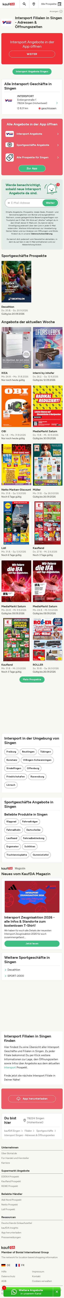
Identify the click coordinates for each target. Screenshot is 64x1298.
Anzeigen (54, 11)
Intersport (10, 1067)
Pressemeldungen (11, 1237)
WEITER (32, 54)
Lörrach (10, 785)
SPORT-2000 (16, 975)
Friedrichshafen (15, 776)
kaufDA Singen (12, 1131)
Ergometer (12, 846)
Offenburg (33, 768)
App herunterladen (11, 1232)
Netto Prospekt (9, 1204)
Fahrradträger (30, 821)
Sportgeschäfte (44, 1131)
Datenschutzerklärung (41, 234)
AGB (3, 1281)
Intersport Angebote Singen (32, 71)
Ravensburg (37, 776)
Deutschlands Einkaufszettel (16, 1223)
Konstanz (11, 760)
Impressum (38, 1271)
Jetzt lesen (32, 943)
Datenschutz (8, 1276)
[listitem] (16, 288)
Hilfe (3, 1271)
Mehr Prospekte (32, 679)
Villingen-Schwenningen (37, 760)
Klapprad (11, 821)
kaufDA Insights (9, 1227)
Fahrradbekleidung (33, 838)
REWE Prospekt (9, 1186)
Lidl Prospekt (8, 1209)
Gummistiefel (40, 854)
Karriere (5, 1162)
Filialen (28, 1131)
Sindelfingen (13, 768)
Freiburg (11, 751)
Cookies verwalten (42, 1281)
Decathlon (14, 969)
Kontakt (36, 1276)
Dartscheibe (33, 829)
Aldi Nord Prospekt (11, 1199)
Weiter (50, 202)
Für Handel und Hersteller (15, 1158)
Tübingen (45, 751)
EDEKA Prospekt (10, 1176)
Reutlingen (28, 751)
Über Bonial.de (9, 1153)
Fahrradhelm (13, 829)
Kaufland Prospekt (11, 1181)
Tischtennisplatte (16, 854)
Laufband (11, 838)
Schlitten (29, 846)
